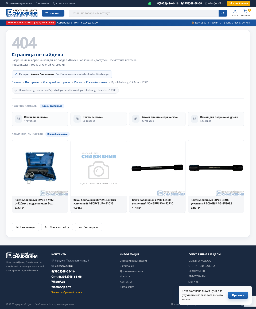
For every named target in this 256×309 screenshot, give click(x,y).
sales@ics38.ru (216, 3)
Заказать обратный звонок (66, 292)
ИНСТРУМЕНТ (196, 271)
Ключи (78, 82)
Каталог (55, 13)
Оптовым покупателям (19, 3)
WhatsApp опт (61, 287)
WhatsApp (58, 281)
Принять (238, 295)
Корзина (245, 13)
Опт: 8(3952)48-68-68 (66, 276)
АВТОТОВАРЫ (196, 276)
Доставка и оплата (64, 3)
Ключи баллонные (96, 82)
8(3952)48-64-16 (168, 3)
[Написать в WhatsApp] (150, 3)
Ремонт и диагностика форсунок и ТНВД (31, 22)
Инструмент (32, 82)
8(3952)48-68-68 (191, 3)
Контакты (126, 281)
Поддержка (90, 227)
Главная (16, 82)
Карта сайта (127, 286)
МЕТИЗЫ (193, 281)
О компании (42, 3)
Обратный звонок (238, 3)
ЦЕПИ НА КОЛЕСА (199, 260)
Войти (235, 15)
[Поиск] (223, 13)
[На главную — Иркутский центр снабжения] (21, 13)
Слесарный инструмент (56, 82)
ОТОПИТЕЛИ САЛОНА (201, 266)
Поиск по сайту (59, 227)
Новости (125, 276)
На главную (28, 227)
